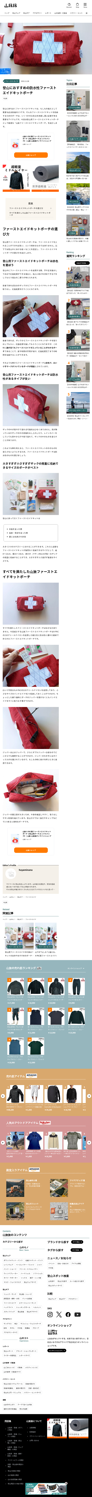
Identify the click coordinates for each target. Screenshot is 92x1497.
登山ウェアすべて (30, 1282)
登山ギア (26, 13)
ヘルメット (37, 1307)
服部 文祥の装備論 (10, 1409)
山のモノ (12, 897)
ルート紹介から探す (77, 1281)
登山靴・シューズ (25, 1294)
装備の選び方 (30, 1384)
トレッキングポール (23, 1307)
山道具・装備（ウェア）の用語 (15, 1435)
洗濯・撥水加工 (33, 1388)
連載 (87, 13)
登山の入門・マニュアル (12, 1392)
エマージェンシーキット (27, 1303)
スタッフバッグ (9, 1311)
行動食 (20, 1367)
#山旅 (5, 98)
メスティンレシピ (31, 1367)
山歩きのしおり (9, 1404)
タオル (12, 1328)
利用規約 (33, 1432)
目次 (30, 203)
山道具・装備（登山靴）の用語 (15, 1442)
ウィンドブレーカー (11, 1273)
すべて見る (76, 1242)
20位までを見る (81, 263)
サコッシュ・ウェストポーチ (31, 1323)
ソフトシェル (38, 1273)
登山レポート (8, 1351)
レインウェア (8, 1265)
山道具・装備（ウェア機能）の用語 (15, 1448)
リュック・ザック (10, 1294)
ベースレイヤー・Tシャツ (25, 1265)
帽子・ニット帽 (35, 1278)
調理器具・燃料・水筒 (11, 1298)
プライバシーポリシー (37, 1436)
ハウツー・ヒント (76, 13)
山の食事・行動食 (60, 13)
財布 (5, 1328)
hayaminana (26, 869)
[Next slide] (56, 937)
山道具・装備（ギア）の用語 (15, 1429)
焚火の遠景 (23, 1409)
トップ (6, 13)
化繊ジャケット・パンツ (34, 1260)
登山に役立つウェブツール (13, 1384)
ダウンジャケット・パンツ (13, 1260)
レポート (48, 13)
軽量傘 (27, 1328)
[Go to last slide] (5, 937)
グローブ (36, 1328)
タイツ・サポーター (11, 1278)
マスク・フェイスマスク (12, 1282)
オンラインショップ (75, 968)
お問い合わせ (34, 1440)
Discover (69, 7)
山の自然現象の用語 (15, 1479)
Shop (77, 7)
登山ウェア (16, 13)
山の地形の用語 (13, 1475)
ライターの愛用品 (10, 1355)
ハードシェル (25, 1273)
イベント (51, 1263)
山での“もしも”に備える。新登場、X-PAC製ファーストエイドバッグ (49, 954)
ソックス (24, 1278)
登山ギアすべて (32, 1311)
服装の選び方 (20, 1388)
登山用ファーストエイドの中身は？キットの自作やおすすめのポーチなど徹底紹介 (19, 954)
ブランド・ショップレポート (26, 1351)
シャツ (39, 1265)
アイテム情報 (76, 1263)
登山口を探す (62, 1281)
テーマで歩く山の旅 (25, 1404)
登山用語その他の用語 (15, 1484)
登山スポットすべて (55, 1285)
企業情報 (33, 1428)
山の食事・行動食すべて (12, 1372)
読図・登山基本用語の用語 (15, 1466)
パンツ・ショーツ (10, 1269)
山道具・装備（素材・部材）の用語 (15, 1455)
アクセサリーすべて (11, 1332)
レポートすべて (24, 1355)
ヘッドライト (8, 1307)
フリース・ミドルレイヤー (28, 1269)
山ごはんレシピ (9, 1367)
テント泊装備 (27, 1298)
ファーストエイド (30, 897)
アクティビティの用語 (15, 1460)
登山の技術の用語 (14, 1471)
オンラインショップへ (56, 1350)
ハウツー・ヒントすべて (32, 1392)
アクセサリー (37, 13)
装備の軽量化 (8, 1388)
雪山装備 (21, 1311)
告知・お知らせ (63, 1263)
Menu (85, 7)
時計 (16, 1323)
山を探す (51, 1281)
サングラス (8, 1323)
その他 (19, 1328)
